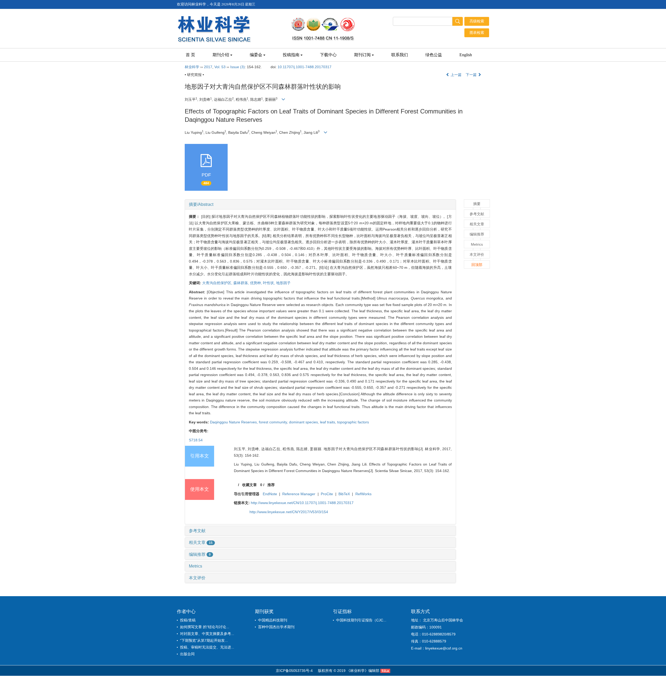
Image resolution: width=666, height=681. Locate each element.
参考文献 (197, 531)
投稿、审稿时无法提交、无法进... (207, 647)
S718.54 (196, 440)
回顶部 (476, 265)
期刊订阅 (362, 55)
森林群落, (241, 283)
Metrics (195, 566)
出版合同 (187, 654)
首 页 (190, 55)
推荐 (271, 485)
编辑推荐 (200, 554)
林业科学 (192, 67)
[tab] (320, 204)
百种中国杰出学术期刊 (276, 627)
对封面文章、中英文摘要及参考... (207, 634)
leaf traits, (328, 422)
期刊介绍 (221, 55)
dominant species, (304, 422)
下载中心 (328, 55)
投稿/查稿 (188, 620)
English (465, 55)
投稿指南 (291, 55)
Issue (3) (237, 67)
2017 (208, 67)
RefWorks (363, 494)
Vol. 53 (220, 67)
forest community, (274, 422)
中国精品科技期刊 (272, 620)
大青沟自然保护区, (217, 283)
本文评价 (197, 578)
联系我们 (399, 55)
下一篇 (472, 75)
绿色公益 (433, 55)
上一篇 (456, 75)
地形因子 (283, 283)
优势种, (256, 283)
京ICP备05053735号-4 (294, 671)
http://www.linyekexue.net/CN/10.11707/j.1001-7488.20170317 (302, 503)
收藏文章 (249, 485)
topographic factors (353, 422)
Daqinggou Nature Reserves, (234, 422)
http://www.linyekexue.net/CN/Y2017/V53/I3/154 (288, 512)
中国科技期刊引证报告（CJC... (361, 620)
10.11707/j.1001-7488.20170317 (304, 67)
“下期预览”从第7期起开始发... (204, 640)
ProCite (327, 494)
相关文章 (201, 542)
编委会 (256, 55)
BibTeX (344, 494)
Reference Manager (298, 494)
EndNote (270, 494)
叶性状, (269, 283)
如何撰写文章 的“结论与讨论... (204, 627)
